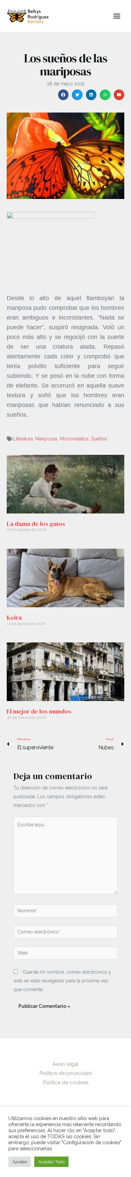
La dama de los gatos (36, 524)
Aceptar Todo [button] (51, 1161)
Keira (14, 617)
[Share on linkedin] (91, 94)
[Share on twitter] (77, 94)
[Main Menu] (116, 15)
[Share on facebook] (63, 94)
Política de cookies (65, 1083)
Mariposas (46, 438)
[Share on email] (119, 94)
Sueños (99, 438)
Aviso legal (65, 1064)
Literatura (23, 438)
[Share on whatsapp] (105, 94)
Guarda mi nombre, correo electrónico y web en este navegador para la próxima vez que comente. (62, 980)
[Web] (65, 954)
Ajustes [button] (19, 1161)
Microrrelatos (74, 438)
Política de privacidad (66, 1073)
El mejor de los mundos (39, 711)
